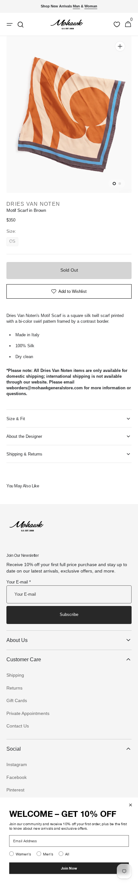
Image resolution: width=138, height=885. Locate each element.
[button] (128, 24)
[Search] (20, 24)
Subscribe (69, 614)
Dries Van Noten (33, 204)
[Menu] (10, 24)
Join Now (69, 868)
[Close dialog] (131, 805)
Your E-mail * (18, 582)
